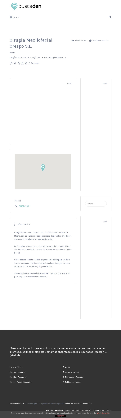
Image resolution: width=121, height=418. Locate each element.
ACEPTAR (60, 416)
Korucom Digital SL (32, 404)
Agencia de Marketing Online (52, 404)
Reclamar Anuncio (100, 40)
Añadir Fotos (80, 40)
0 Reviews (34, 63)
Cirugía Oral (35, 57)
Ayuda (67, 367)
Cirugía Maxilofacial (18, 57)
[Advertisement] (42, 115)
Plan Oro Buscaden (18, 372)
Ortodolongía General (53, 57)
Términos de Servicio (74, 377)
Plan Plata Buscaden (18, 377)
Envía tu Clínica (16, 367)
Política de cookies (73, 382)
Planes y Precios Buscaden (21, 382)
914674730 (24, 206)
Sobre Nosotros (72, 372)
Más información (103, 413)
